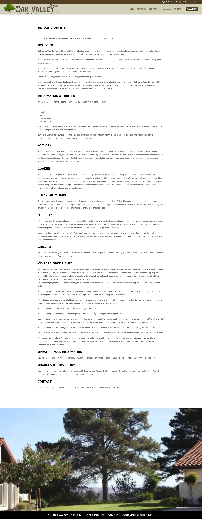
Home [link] (131, 9)
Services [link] (153, 9)
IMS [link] (152, 515)
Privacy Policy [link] (112, 515)
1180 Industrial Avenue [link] (130, 431)
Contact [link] (178, 9)
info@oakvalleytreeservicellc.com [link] (131, 446)
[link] (169, 2)
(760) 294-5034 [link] (130, 441)
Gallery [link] (167, 9)
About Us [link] (141, 9)
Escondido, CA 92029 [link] (130, 435)
